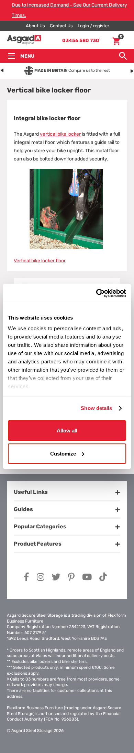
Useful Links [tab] (31, 492)
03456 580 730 (81, 40)
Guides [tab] (23, 509)
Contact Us (61, 25)
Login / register (93, 25)
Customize (63, 454)
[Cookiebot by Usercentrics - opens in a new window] (96, 293)
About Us (35, 25)
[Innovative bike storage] (67, 248)
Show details (96, 408)
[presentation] (2, 69)
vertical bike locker (60, 134)
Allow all (67, 430)
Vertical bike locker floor (40, 261)
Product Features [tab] (38, 543)
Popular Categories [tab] (40, 526)
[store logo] (24, 40)
